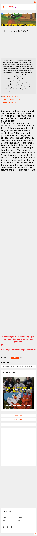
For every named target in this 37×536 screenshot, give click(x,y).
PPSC (4, 520)
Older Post (18, 419)
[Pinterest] (3, 526)
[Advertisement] (12, 45)
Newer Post (18, 415)
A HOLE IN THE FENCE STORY (11, 99)
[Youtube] (7, 526)
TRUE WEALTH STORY (9, 102)
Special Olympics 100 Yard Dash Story (17, 389)
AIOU (19, 520)
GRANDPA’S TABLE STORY (10, 96)
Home (2, 28)
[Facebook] (11, 526)
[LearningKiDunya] (13, 7)
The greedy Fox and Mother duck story (17, 405)
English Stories (9, 28)
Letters (20, 517)
